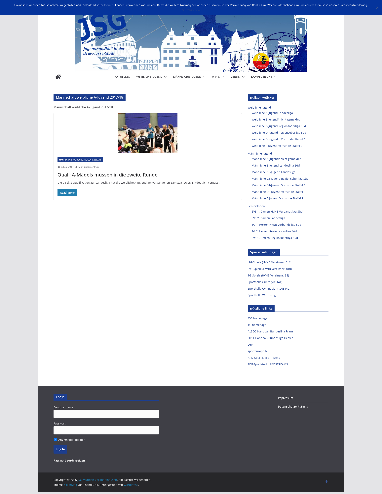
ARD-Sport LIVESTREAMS (264, 358)
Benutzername (63, 407)
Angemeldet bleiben (71, 440)
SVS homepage (257, 318)
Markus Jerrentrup (88, 167)
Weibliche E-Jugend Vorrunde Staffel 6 (277, 146)
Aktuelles (122, 76)
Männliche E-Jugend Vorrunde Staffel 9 (277, 198)
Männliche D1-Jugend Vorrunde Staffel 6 (278, 185)
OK (183, 10)
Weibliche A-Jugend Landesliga (272, 113)
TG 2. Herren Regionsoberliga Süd (274, 231)
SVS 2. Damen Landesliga (268, 218)
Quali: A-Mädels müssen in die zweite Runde (107, 174)
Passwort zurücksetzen (69, 460)
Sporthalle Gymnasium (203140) (269, 288)
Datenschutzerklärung (293, 406)
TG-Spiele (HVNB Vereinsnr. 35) (268, 275)
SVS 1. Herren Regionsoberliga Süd (275, 238)
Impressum (285, 398)
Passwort (59, 423)
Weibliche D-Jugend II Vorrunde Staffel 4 (278, 139)
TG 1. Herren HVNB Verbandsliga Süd (276, 224)
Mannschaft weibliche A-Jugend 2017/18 (80, 159)
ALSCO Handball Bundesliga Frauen (271, 331)
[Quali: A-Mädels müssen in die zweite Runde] (148, 133)
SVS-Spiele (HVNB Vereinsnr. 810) (270, 269)
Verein (235, 76)
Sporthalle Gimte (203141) (265, 282)
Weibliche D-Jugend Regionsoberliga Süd (279, 132)
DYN (250, 344)
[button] (164, 77)
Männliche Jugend (187, 76)
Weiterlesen (194, 10)
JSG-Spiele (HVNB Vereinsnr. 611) (269, 262)
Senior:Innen (256, 206)
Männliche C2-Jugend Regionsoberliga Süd (280, 178)
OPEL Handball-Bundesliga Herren (270, 338)
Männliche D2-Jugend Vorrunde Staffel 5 (278, 192)
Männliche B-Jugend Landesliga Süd (276, 165)
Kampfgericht (261, 76)
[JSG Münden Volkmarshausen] (58, 77)
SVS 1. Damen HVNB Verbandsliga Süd (277, 211)
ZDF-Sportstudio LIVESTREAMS (268, 364)
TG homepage (257, 325)
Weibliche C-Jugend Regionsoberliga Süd (279, 126)
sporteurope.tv (257, 351)
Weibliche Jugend (149, 76)
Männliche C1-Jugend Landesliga (273, 172)
